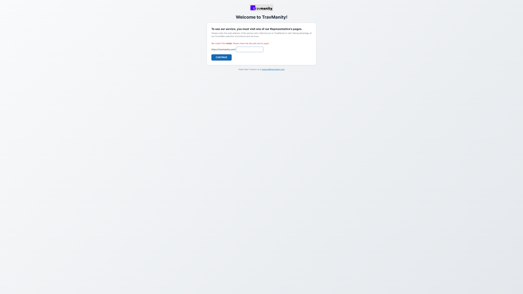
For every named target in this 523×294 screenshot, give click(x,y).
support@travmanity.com (273, 69)
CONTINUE (221, 57)
